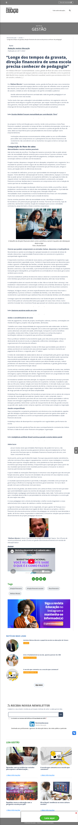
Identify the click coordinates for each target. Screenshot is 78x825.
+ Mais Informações (13, 775)
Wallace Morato (15, 593)
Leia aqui (50, 818)
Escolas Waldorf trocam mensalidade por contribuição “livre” (34, 114)
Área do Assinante (65, 2)
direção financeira (16, 588)
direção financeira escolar (35, 588)
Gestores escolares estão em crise (24, 310)
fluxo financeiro (53, 588)
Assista (10, 546)
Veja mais (39, 685)
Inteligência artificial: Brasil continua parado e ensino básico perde (36, 437)
